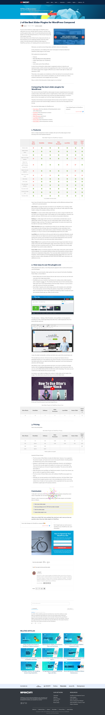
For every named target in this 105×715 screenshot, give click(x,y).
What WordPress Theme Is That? (77, 702)
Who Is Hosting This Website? (76, 700)
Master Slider (36, 119)
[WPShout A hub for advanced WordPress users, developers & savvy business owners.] (24, 2)
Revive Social (56, 702)
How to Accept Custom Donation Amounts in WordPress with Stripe (31, 658)
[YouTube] (50, 583)
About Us (80, 2)
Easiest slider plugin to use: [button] (40, 512)
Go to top (72, 486)
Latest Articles (70, 709)
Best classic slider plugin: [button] (40, 504)
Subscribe (52, 14)
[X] (36, 589)
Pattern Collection (74, 704)
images (43, 282)
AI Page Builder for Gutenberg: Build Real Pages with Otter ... (52, 672)
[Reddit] (44, 589)
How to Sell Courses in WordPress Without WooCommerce (74, 672)
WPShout (48, 711)
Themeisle (55, 695)
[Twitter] (46, 583)
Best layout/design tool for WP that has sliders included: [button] (47, 506)
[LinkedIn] (48, 583)
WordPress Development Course (77, 695)
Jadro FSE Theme (74, 699)
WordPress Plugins (38, 25)
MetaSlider (35, 112)
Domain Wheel (56, 699)
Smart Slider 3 (36, 121)
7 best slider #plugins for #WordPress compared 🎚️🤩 (33, 523)
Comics (69, 2)
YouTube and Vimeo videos (55, 254)
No (49, 562)
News (47, 2)
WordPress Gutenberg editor (46, 367)
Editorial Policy (41, 709)
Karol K (25, 25)
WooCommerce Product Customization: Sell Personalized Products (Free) (74, 658)
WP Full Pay (56, 700)
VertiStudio (66, 711)
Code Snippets (73, 697)
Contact (48, 709)
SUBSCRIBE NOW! (62, 547)
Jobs (52, 2)
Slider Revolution (37, 116)
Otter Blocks (36, 109)
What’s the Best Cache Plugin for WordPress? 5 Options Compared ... (31, 645)
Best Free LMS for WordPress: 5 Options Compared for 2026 (74, 645)
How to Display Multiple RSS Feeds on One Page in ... (52, 658)
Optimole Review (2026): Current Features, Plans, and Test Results (52, 645)
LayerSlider (35, 118)
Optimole (55, 697)
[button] (57, 2)
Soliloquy (35, 114)
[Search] (83, 2)
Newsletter (54, 709)
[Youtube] (26, 703)
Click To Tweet (79, 111)
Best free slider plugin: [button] (39, 509)
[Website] (44, 583)
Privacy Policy (62, 709)
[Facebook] (39, 589)
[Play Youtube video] (52, 389)
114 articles (39, 573)
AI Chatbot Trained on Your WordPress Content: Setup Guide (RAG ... (31, 672)
